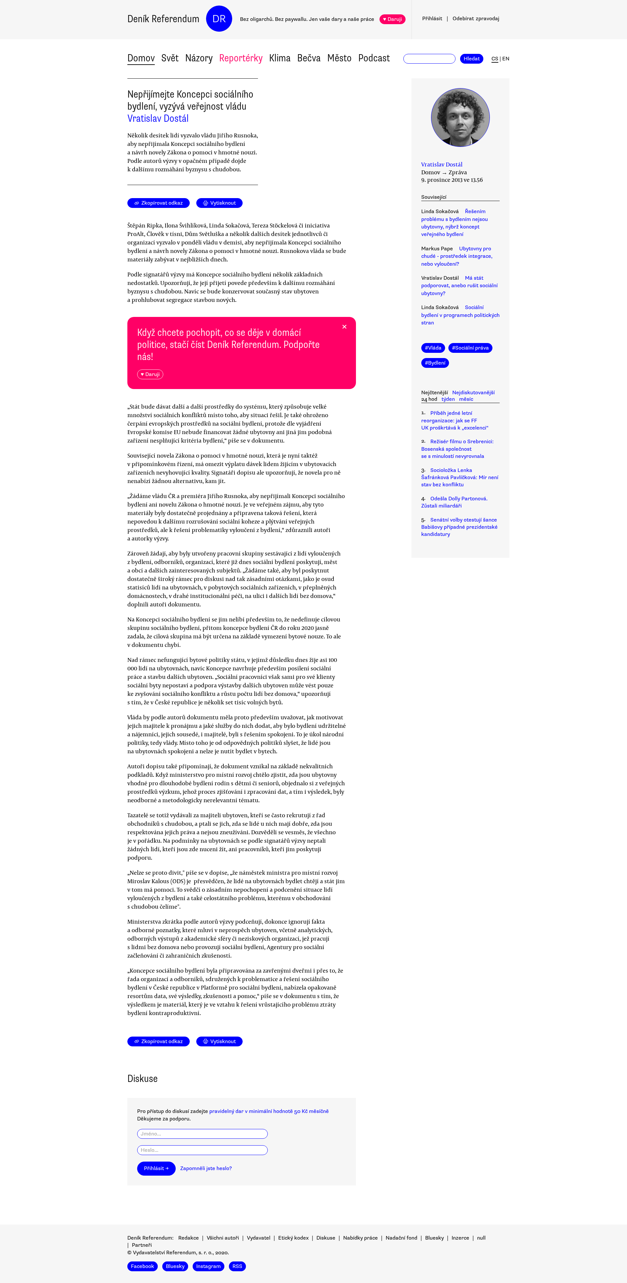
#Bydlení (435, 363)
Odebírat (476, 18)
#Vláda (433, 348)
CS (494, 58)
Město (339, 58)
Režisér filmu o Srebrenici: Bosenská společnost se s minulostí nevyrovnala (457, 449)
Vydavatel (258, 1238)
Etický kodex (293, 1238)
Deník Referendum (163, 18)
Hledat (472, 58)
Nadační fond (401, 1238)
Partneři (142, 1245)
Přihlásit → (156, 1168)
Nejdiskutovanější (473, 392)
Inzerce (460, 1238)
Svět (170, 58)
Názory (199, 58)
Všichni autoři (223, 1238)
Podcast (374, 58)
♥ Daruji (392, 19)
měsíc (466, 399)
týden (448, 399)
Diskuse (325, 1238)
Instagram (208, 1266)
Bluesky (434, 1238)
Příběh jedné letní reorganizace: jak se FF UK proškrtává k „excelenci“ (455, 420)
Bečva (309, 58)
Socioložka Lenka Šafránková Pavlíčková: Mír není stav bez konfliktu (459, 477)
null (481, 1238)
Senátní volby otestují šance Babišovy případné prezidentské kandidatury (459, 527)
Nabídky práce (360, 1238)
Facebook (142, 1266)
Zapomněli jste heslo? (206, 1168)
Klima (280, 58)
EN (505, 58)
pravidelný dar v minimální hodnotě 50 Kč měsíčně (269, 1111)
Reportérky (241, 58)
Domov (141, 58)
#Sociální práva (470, 348)
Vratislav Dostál (158, 118)
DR (219, 18)
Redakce (188, 1238)
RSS (237, 1266)
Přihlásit (432, 18)
